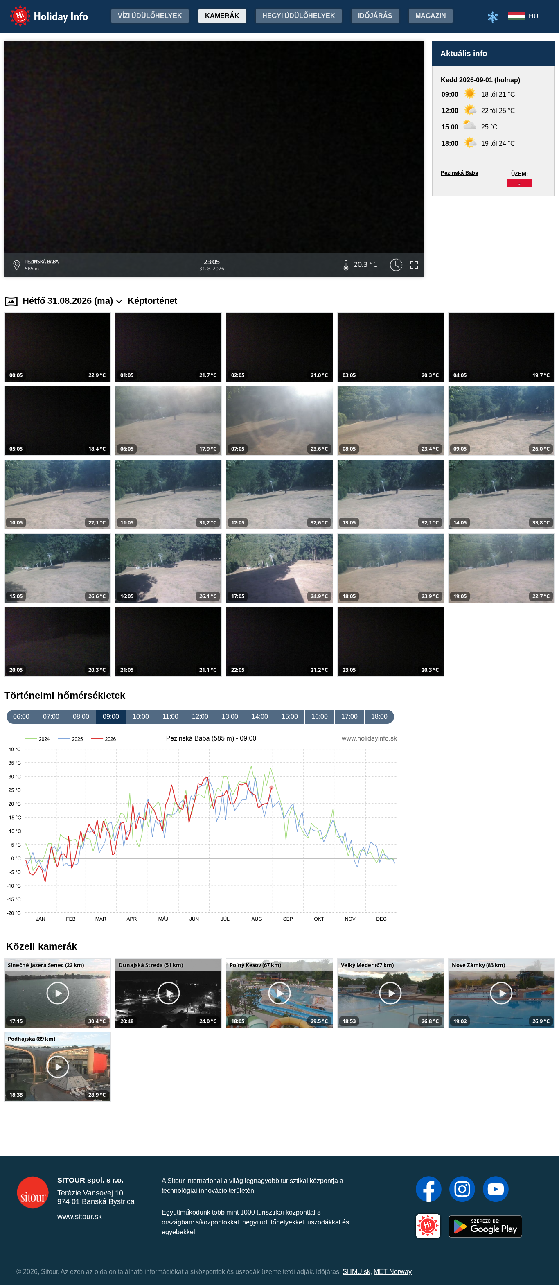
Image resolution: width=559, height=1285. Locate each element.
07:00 (51, 716)
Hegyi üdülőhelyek (298, 15)
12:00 (200, 716)
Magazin (430, 15)
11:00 (170, 716)
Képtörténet (152, 301)
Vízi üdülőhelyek (150, 15)
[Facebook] (429, 1190)
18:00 (379, 716)
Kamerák (222, 15)
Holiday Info (41, 10)
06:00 (21, 716)
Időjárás (375, 15)
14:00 (260, 716)
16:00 (319, 716)
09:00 (111, 716)
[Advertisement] (493, 237)
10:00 (141, 716)
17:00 (349, 716)
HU (534, 16)
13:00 (230, 716)
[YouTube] (496, 1190)
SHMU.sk (356, 1271)
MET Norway (393, 1271)
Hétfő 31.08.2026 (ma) (68, 301)
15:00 (290, 716)
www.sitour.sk (79, 1217)
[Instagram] (462, 1190)
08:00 (81, 716)
